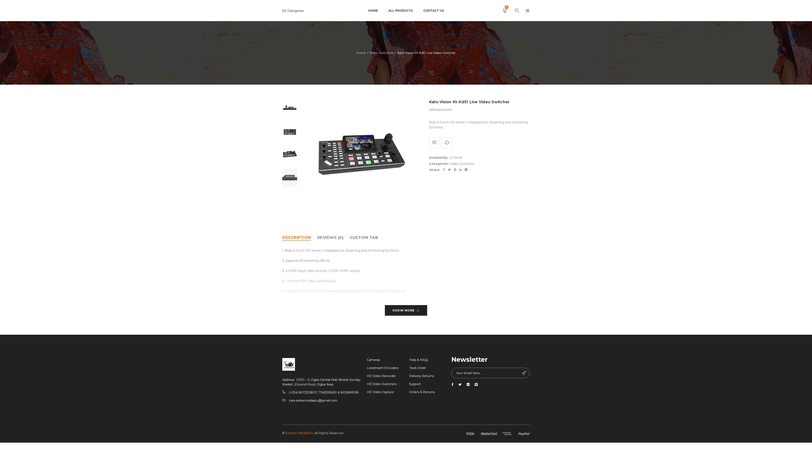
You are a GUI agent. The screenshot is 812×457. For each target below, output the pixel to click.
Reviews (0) (330, 237)
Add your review (440, 109)
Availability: (439, 158)
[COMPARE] (447, 142)
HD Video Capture (380, 392)
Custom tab (364, 237)
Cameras (373, 360)
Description (296, 237)
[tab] (296, 238)
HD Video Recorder (381, 376)
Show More (403, 310)
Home (361, 53)
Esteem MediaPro (299, 433)
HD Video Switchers (381, 384)
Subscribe (524, 373)
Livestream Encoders (382, 368)
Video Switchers (381, 53)
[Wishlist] (434, 142)
